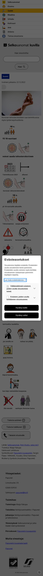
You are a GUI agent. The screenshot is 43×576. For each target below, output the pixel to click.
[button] (34, 288)
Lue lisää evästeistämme (14, 280)
